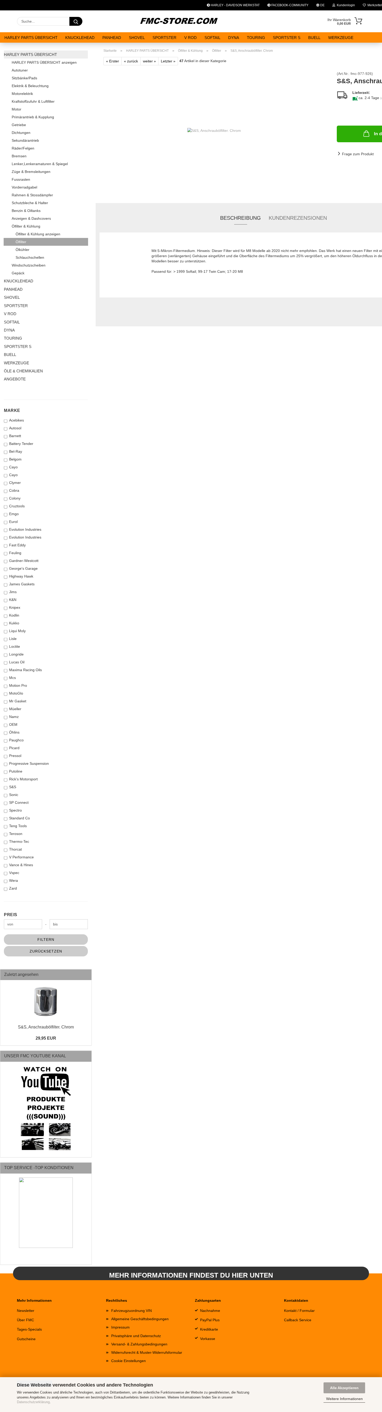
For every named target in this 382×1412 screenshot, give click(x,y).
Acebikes (16, 420)
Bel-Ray (15, 451)
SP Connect (19, 802)
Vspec (14, 873)
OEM (13, 724)
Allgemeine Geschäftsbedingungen (140, 1319)
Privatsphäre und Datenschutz (136, 1336)
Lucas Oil (16, 662)
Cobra (14, 490)
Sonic (13, 795)
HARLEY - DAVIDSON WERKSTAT (235, 5)
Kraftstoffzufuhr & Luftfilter (33, 101)
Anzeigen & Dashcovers (31, 218)
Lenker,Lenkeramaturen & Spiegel (40, 164)
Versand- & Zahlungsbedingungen (139, 1344)
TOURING (256, 37)
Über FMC (25, 1320)
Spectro (15, 810)
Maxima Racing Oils (25, 670)
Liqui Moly (17, 631)
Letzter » (168, 61)
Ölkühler (22, 250)
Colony (15, 498)
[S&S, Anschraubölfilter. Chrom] (214, 130)
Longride (16, 654)
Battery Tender (21, 444)
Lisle (13, 639)
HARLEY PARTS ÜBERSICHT (30, 37)
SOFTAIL (212, 37)
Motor (16, 109)
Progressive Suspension (29, 763)
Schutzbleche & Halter (30, 203)
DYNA (233, 37)
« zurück (131, 61)
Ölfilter (21, 242)
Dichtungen (21, 133)
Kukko (14, 623)
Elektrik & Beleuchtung (30, 86)
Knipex (14, 607)
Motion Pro (18, 685)
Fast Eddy (17, 545)
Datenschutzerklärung (33, 1402)
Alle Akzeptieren (344, 1388)
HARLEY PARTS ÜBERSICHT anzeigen (44, 62)
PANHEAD (111, 37)
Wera (13, 880)
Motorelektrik (22, 94)
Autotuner (20, 70)
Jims (13, 592)
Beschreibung (240, 218)
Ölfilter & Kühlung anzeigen (38, 234)
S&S (12, 787)
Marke (12, 410)
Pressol (15, 756)
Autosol (15, 428)
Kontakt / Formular (299, 1311)
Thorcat (15, 849)
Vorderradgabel (24, 187)
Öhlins (14, 732)
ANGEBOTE (15, 379)
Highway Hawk (21, 576)
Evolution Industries (25, 529)
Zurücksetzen (46, 951)
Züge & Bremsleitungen (31, 172)
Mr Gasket (17, 701)
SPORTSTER (164, 37)
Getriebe (19, 125)
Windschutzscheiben (28, 265)
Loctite (14, 646)
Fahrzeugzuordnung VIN (131, 1311)
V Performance (21, 857)
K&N (12, 600)
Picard (14, 748)
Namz (14, 717)
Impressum (120, 1327)
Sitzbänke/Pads (24, 78)
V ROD (190, 37)
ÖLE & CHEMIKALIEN (23, 371)
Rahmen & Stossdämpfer (32, 195)
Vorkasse (207, 1339)
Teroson (15, 834)
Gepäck (18, 273)
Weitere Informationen (344, 1399)
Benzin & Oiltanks (26, 211)
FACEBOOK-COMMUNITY (289, 5)
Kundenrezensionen (298, 218)
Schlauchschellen (30, 257)
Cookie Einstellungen (128, 1361)
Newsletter (25, 1311)
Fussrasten (21, 179)
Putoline (15, 771)
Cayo (13, 467)
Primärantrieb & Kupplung (33, 117)
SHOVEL (137, 37)
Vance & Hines (21, 865)
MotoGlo (16, 693)
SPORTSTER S (286, 37)
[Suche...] (75, 21)
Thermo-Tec (19, 841)
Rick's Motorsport (23, 779)
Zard (13, 888)
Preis (10, 914)
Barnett (15, 436)
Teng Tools (18, 826)
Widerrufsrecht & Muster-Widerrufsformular (146, 1352)
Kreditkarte (209, 1329)
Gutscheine (26, 1339)
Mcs (12, 678)
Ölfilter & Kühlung (26, 226)
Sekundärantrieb (25, 140)
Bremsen (19, 156)
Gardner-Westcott (23, 561)
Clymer (15, 483)
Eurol (13, 522)
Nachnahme (210, 1311)
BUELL (314, 37)
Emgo (14, 514)
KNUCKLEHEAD (80, 37)
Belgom (15, 459)
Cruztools (17, 506)
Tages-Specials (29, 1329)
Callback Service (297, 1320)
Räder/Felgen (23, 148)
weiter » (149, 61)
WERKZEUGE (340, 37)
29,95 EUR (46, 1038)
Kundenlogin (345, 5)
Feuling (15, 553)
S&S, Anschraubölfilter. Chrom (46, 1027)
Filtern (45, 939)
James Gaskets (22, 584)
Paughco (16, 740)
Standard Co (19, 818)
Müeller (15, 709)
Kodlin (14, 615)
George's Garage (23, 568)
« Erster (112, 61)
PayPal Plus (210, 1320)
